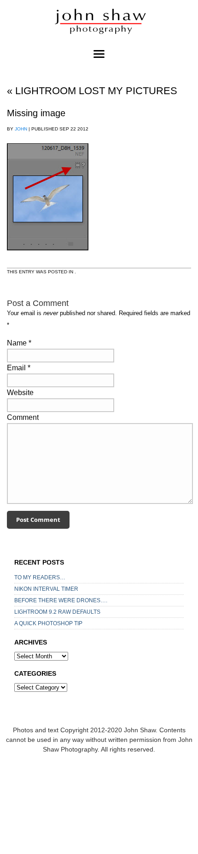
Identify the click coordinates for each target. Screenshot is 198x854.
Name (17, 343)
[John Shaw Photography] (99, 23)
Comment (23, 417)
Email (16, 368)
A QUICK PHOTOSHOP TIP (48, 623)
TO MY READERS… (39, 577)
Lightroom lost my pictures (92, 90)
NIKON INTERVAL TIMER (46, 589)
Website (20, 392)
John (21, 128)
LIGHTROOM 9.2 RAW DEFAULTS (57, 612)
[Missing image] (47, 259)
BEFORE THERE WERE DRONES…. (60, 600)
